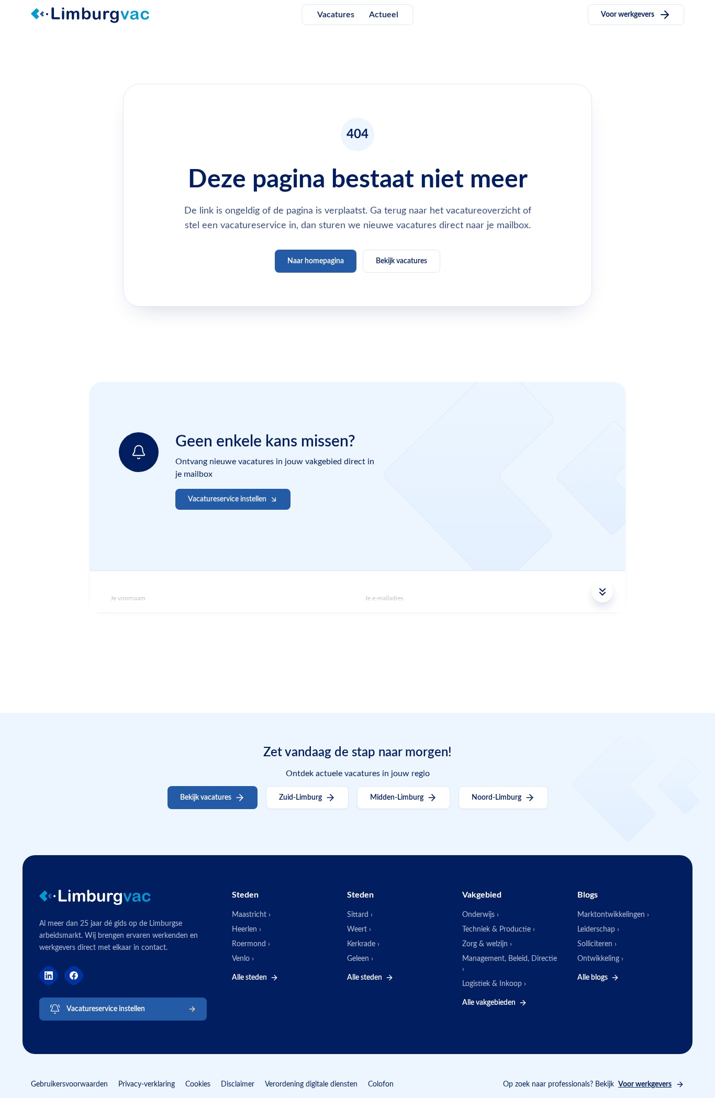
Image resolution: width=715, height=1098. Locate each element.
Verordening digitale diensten (311, 1084)
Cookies (197, 1084)
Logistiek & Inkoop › (494, 984)
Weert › (359, 929)
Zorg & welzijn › (487, 944)
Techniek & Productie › (498, 929)
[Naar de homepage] (96, 14)
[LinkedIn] (48, 975)
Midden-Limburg (396, 797)
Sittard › (360, 914)
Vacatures (335, 14)
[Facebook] (73, 975)
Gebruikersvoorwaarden (69, 1084)
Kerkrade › (363, 944)
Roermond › (251, 944)
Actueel (383, 14)
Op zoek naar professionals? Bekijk (587, 1084)
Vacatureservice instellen (105, 1009)
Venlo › (243, 958)
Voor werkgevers (627, 14)
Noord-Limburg (496, 797)
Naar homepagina (315, 261)
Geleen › (360, 958)
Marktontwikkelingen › (613, 914)
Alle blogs (592, 977)
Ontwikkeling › (600, 958)
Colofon (381, 1084)
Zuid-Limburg (300, 797)
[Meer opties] (357, 592)
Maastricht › (251, 914)
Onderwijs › (480, 914)
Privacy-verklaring (146, 1084)
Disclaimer (237, 1084)
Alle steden (249, 977)
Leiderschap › (598, 929)
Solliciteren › (597, 944)
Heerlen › (246, 929)
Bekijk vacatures (401, 261)
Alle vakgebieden (489, 1002)
